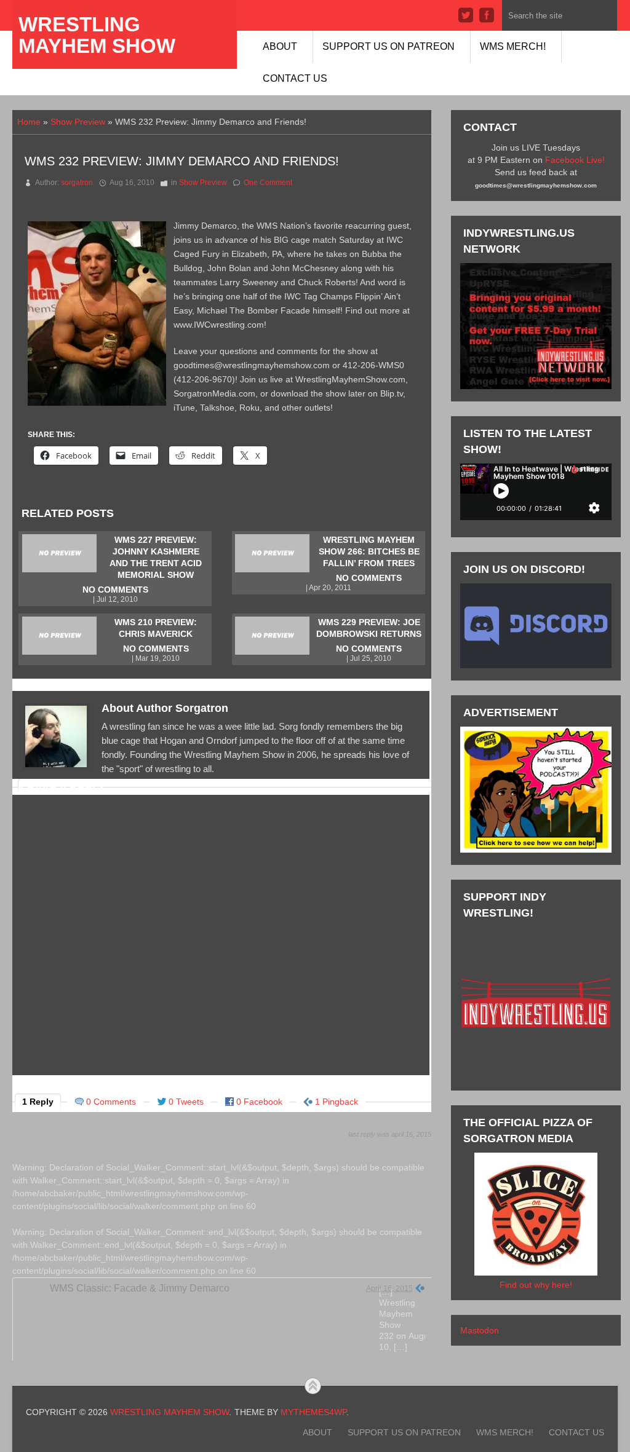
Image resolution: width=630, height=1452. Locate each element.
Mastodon (479, 1330)
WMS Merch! (513, 46)
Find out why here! (536, 1285)
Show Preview (77, 122)
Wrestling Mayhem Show (96, 35)
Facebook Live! (575, 160)
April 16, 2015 (389, 1288)
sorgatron (77, 182)
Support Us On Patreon (388, 46)
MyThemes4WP (313, 1412)
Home (29, 122)
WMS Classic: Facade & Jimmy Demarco (139, 1288)
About (280, 46)
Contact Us (295, 78)
